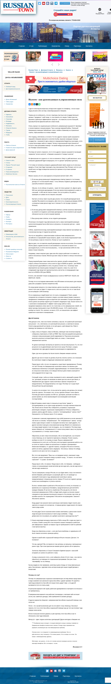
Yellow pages (14, 72)
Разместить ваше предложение (15, 147)
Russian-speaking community (14, 249)
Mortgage (8, 121)
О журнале (9, 167)
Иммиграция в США (11, 234)
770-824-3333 (76, 20)
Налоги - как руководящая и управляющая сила (45, 72)
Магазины (9, 125)
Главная (22, 46)
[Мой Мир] (34, 104)
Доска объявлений (14, 77)
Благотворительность (12, 202)
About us (8, 256)
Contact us (9, 258)
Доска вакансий (10, 150)
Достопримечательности (13, 89)
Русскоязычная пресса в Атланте (15, 184)
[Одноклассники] (32, 104)
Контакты (89, 46)
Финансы (59, 70)
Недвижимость (10, 123)
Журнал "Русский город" (13, 165)
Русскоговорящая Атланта (13, 204)
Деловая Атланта (47, 70)
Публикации (42, 46)
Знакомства (56, 46)
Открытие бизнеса (11, 128)
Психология (9, 195)
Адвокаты (8, 114)
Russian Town (33, 70)
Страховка (9, 119)
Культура (8, 221)
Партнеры (77, 46)
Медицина (9, 132)
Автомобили (9, 116)
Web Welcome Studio (73, 682)
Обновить (97, 185)
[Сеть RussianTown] (98, 9)
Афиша (8, 214)
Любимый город (10, 86)
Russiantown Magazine (12, 251)
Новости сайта (10, 160)
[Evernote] (39, 104)
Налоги (68, 70)
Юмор (67, 46)
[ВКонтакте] (30, 104)
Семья (8, 199)
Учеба (8, 134)
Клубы (8, 217)
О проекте (9, 169)
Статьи (8, 162)
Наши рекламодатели (12, 171)
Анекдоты (9, 219)
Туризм (8, 130)
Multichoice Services (11, 174)
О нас (31, 46)
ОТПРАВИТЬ (97, 195)
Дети (7, 197)
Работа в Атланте (11, 145)
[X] (37, 104)
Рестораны (9, 223)
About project (9, 254)
